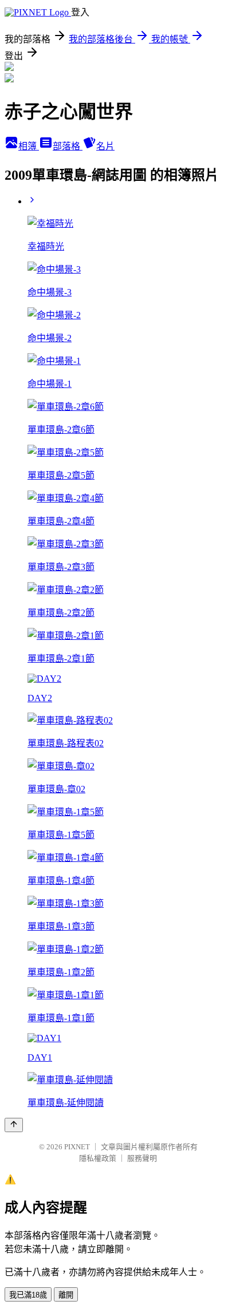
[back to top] (14, 1125)
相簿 (28, 146)
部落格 (67, 146)
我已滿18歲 (28, 1295)
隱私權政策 (97, 1158)
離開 (65, 1295)
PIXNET (77, 1146)
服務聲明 (142, 1158)
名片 (105, 146)
